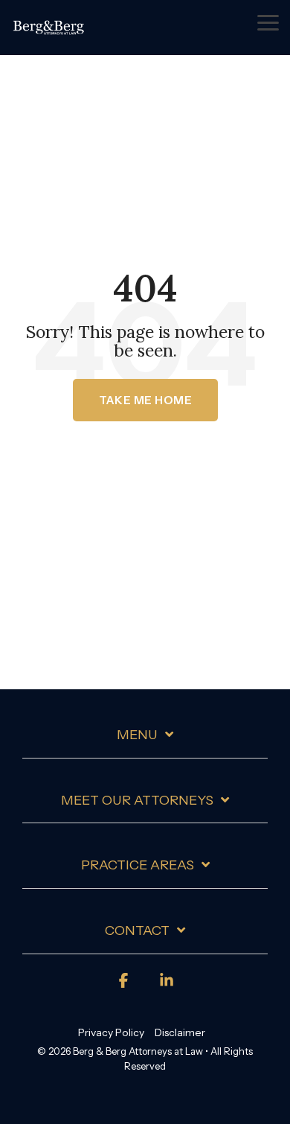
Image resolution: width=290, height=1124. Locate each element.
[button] (268, 21)
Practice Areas (137, 865)
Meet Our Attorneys (137, 800)
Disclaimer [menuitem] (180, 1032)
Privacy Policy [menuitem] (111, 1032)
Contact (137, 930)
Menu (137, 735)
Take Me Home (145, 400)
